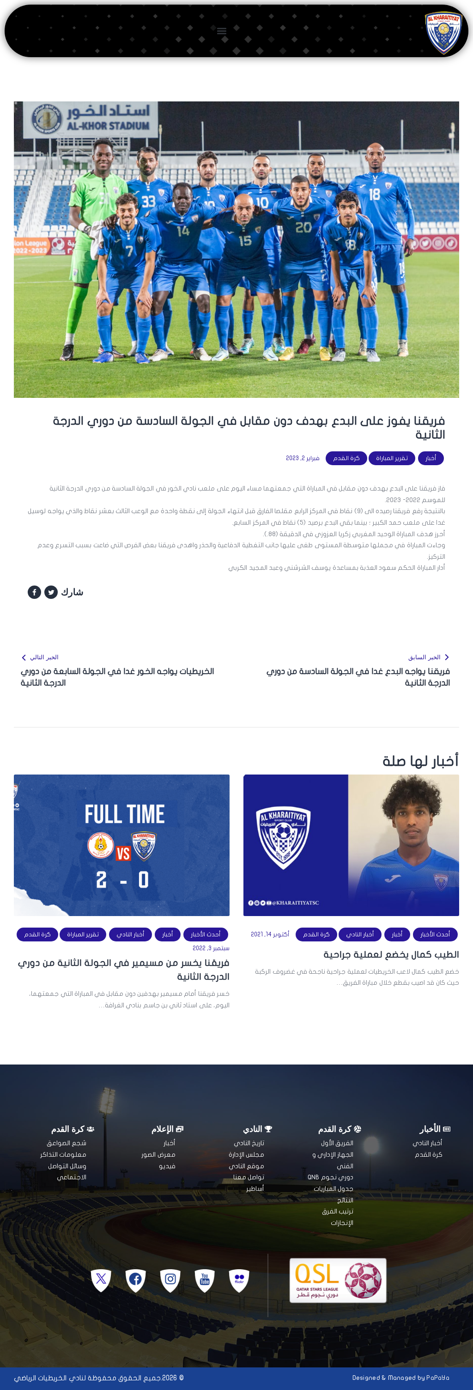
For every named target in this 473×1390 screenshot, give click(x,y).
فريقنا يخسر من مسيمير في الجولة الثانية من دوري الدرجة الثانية (124, 970)
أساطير (255, 1188)
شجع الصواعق (66, 1143)
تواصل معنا (248, 1177)
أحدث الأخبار (435, 934)
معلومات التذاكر (63, 1154)
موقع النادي (246, 1166)
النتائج (345, 1200)
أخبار (431, 458)
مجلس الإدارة (246, 1154)
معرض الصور (158, 1154)
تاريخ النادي (249, 1143)
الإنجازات (342, 1222)
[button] (222, 30)
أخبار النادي (360, 934)
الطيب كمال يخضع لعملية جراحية (391, 954)
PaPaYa (437, 1377)
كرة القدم (346, 458)
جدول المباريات (333, 1188)
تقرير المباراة (392, 458)
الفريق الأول (337, 1143)
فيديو (167, 1166)
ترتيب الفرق (337, 1211)
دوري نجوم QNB (330, 1177)
